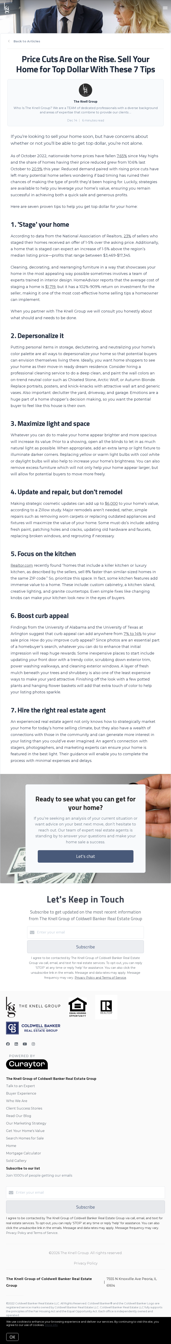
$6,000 (111, 503)
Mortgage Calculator (23, 1153)
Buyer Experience (21, 1093)
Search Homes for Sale (25, 1138)
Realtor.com (22, 565)
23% (127, 236)
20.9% (37, 169)
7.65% (122, 156)
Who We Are (16, 1101)
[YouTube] (25, 1044)
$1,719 (50, 286)
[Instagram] (33, 1044)
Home (11, 1146)
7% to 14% (133, 634)
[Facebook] (8, 1044)
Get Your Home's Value (25, 1131)
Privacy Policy (85, 1263)
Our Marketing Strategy (26, 1123)
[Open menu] (165, 8)
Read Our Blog (18, 1116)
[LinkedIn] (16, 1044)
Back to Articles (27, 41)
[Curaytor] (27, 1068)
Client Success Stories (24, 1108)
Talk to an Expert (20, 1086)
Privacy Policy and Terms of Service (100, 978)
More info (51, 1325)
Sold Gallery (16, 1161)
